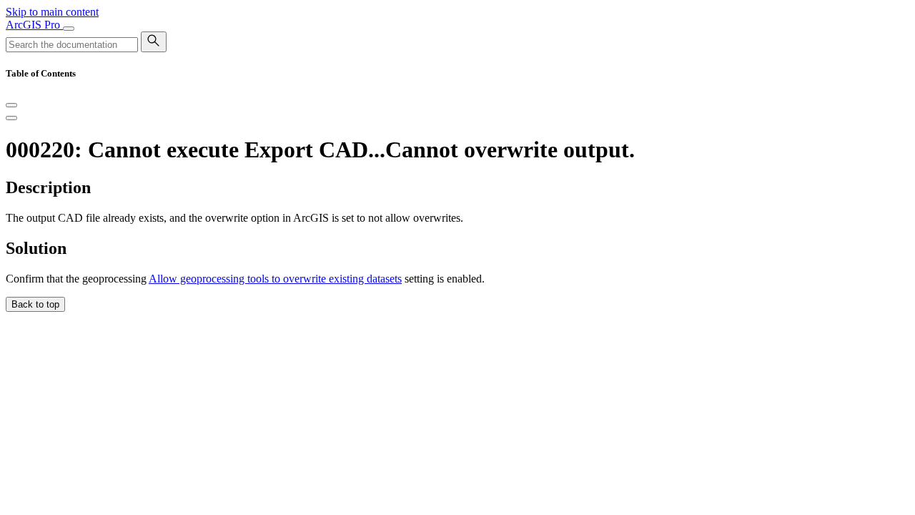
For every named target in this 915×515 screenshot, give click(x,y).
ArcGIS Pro (34, 25)
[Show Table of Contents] (11, 118)
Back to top (35, 304)
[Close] (11, 105)
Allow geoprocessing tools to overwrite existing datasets (275, 279)
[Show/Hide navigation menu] (68, 28)
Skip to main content (52, 12)
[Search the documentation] (154, 41)
